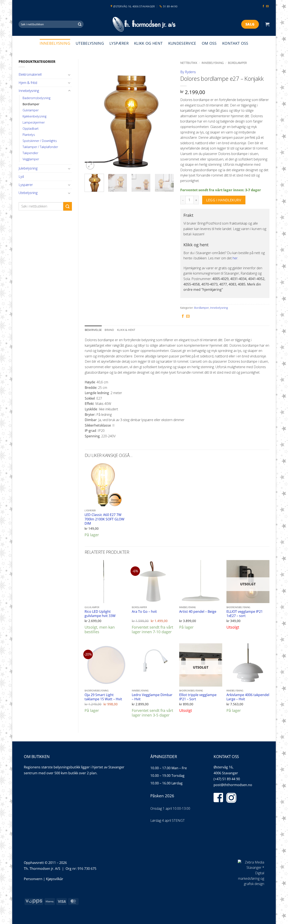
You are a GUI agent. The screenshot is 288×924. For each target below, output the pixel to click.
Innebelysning (55, 43)
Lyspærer (119, 43)
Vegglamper (31, 159)
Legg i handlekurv (223, 200)
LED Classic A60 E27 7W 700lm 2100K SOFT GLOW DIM (104, 519)
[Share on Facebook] (182, 316)
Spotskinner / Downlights (40, 141)
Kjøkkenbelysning (34, 116)
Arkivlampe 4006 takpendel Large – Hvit (247, 697)
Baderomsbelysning (36, 98)
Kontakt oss (235, 43)
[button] (267, 24)
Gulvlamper (31, 110)
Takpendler (30, 153)
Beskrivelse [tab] (93, 330)
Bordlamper (31, 104)
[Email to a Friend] (188, 316)
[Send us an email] (267, 6)
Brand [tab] (109, 330)
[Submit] (79, 24)
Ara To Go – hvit (144, 611)
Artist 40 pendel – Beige (197, 611)
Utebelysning (90, 43)
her (235, 258)
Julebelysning (28, 168)
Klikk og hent (148, 43)
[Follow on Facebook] (263, 6)
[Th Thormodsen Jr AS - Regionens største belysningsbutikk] (144, 24)
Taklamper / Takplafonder (40, 147)
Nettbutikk (188, 63)
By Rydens (188, 72)
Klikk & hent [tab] (126, 330)
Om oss (209, 43)
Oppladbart (31, 129)
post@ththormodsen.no (233, 785)
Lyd (21, 176)
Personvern (33, 879)
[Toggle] (69, 74)
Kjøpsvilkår (54, 879)
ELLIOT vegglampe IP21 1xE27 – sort (244, 613)
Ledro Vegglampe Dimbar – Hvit (152, 697)
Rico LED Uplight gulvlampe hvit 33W (100, 613)
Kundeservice (182, 43)
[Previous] (92, 115)
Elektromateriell (30, 74)
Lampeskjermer (34, 122)
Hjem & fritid (28, 82)
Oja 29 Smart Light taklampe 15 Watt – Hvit (103, 697)
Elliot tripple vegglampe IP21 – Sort (198, 697)
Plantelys (29, 135)
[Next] (167, 115)
